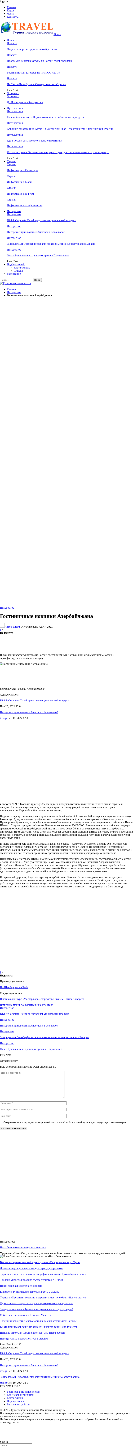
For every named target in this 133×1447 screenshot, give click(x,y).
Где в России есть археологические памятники (34, 140)
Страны (11, 161)
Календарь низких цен (20, 1394)
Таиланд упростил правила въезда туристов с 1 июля (31, 1279)
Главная (11, 7)
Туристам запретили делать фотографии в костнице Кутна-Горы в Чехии (43, 1274)
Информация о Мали (19, 181)
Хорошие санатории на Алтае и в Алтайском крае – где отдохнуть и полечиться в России (60, 128)
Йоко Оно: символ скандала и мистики (23, 1247)
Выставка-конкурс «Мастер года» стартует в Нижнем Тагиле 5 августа (42, 999)
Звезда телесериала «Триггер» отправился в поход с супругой (36, 1309)
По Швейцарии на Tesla (14, 987)
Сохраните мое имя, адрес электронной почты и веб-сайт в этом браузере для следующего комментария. (65, 1122)
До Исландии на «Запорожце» (25, 102)
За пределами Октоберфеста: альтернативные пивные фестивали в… (41, 1376)
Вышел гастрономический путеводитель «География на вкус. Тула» (40, 1262)
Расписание (14, 273)
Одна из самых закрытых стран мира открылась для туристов (36, 1303)
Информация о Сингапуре (22, 170)
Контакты (13, 16)
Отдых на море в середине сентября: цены (32, 49)
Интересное (14, 211)
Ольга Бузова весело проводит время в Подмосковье (38, 255)
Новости (12, 40)
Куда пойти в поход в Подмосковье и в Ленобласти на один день (45, 117)
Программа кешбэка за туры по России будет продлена (39, 60)
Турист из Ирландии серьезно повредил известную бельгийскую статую (43, 1297)
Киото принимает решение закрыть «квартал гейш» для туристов (39, 1326)
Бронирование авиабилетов (23, 1391)
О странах (13, 93)
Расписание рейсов (18, 1404)
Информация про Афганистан (24, 205)
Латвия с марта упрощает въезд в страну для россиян (31, 1268)
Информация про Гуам (20, 193)
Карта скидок (22, 267)
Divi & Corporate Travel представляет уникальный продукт (41, 220)
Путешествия (15, 108)
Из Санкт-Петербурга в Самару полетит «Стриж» (36, 84)
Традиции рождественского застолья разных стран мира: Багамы (38, 1320)
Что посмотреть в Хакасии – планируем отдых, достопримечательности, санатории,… (58, 152)
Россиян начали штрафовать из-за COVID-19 (33, 72)
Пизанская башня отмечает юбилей (21, 1285)
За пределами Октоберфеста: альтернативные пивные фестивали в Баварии (51, 243)
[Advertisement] (66, 324)
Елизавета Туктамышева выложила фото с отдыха (29, 1291)
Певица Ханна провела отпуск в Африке (24, 1338)
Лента (10, 13)
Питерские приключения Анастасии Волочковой (36, 232)
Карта (10, 10)
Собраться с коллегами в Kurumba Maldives (25, 1315)
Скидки (18, 270)
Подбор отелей (16, 264)
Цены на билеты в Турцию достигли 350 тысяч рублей (32, 1332)
